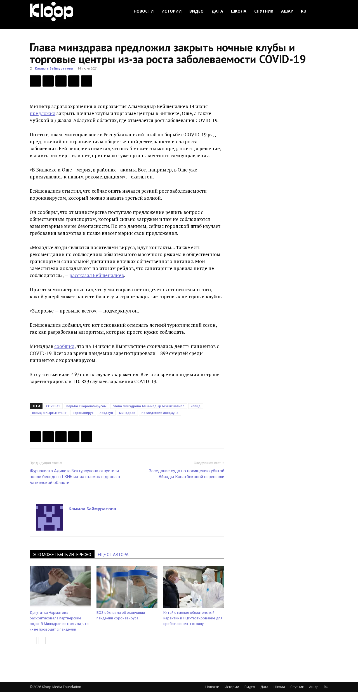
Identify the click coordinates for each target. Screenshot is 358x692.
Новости (144, 11)
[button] (321, 11)
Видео (196, 11)
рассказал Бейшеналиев (96, 275)
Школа (238, 11)
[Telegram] (73, 81)
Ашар (287, 11)
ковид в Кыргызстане (49, 413)
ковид (196, 406)
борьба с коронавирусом (86, 406)
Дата (217, 11)
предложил (42, 113)
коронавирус (83, 413)
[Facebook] (35, 81)
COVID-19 (53, 406)
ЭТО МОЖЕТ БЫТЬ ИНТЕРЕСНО (62, 554)
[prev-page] (33, 640)
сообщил (64, 346)
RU (303, 11)
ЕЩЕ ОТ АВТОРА (113, 554)
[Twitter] (48, 81)
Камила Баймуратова (54, 68)
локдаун (106, 413)
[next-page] (42, 640)
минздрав (127, 413)
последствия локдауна (160, 413)
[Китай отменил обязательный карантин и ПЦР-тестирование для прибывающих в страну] (193, 587)
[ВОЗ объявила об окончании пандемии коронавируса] (126, 587)
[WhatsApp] (86, 81)
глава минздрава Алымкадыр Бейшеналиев (149, 406)
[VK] (61, 81)
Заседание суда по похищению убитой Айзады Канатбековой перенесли (186, 473)
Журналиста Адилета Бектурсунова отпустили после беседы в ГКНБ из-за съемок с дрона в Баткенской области (75, 476)
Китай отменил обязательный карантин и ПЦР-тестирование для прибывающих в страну (192, 618)
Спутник (263, 11)
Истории (171, 11)
